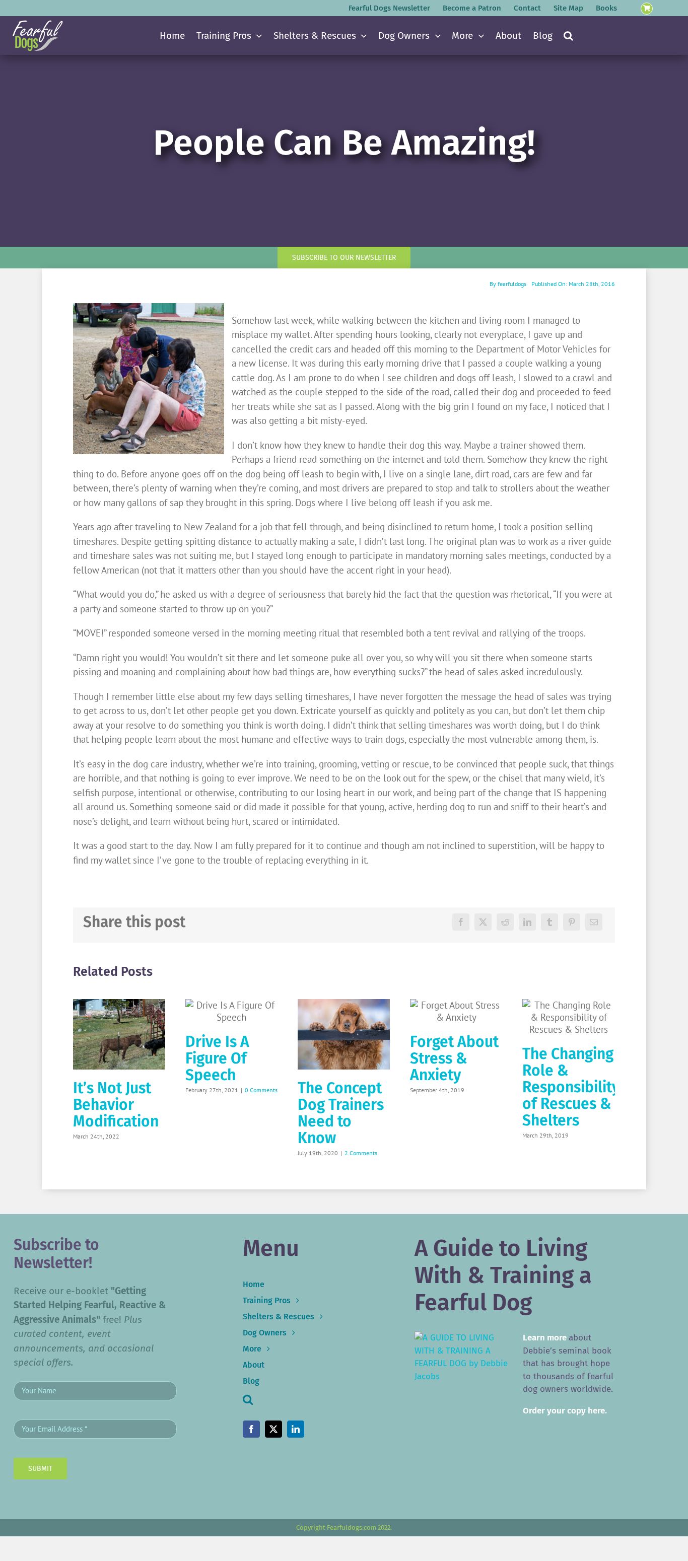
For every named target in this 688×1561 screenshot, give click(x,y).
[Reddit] (505, 922)
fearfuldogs (512, 284)
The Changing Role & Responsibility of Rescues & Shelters (571, 1087)
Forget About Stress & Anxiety (454, 1058)
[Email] (594, 922)
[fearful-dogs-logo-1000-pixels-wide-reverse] (37, 24)
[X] (483, 922)
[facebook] (251, 1429)
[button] (568, 35)
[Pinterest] (572, 922)
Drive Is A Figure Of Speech (217, 1058)
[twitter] (273, 1429)
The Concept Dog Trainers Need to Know (341, 1113)
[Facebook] (461, 922)
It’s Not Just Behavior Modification (116, 1104)
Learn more (545, 1337)
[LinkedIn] (527, 922)
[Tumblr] (549, 922)
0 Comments (261, 1090)
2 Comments (361, 1153)
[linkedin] (295, 1429)
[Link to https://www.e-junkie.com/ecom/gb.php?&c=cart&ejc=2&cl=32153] (647, 9)
